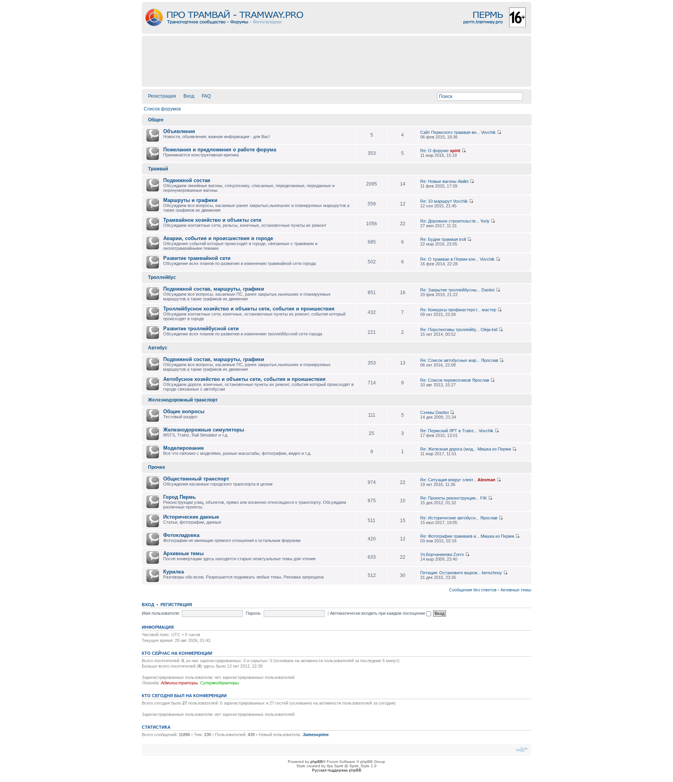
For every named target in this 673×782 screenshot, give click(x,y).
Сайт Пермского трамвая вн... (450, 132)
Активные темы (515, 589)
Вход (188, 96)
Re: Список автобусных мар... (450, 360)
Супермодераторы (219, 682)
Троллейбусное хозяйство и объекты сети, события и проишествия (249, 309)
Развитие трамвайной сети (197, 258)
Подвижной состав (186, 180)
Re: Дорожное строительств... (449, 221)
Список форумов (162, 109)
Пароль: (254, 613)
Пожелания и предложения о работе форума (219, 150)
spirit (455, 150)
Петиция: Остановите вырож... (450, 572)
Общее (156, 120)
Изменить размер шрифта (521, 749)
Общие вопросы (183, 411)
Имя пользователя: (161, 613)
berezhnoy (492, 572)
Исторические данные (191, 517)
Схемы (427, 412)
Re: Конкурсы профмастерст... (450, 309)
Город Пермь (179, 497)
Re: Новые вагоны (438, 181)
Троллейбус (162, 277)
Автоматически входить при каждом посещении (378, 613)
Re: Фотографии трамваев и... (449, 536)
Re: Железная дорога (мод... (448, 449)
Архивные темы (183, 553)
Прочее (156, 467)
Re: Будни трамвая (439, 239)
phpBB (316, 761)
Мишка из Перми (494, 449)
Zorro (458, 554)
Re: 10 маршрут (436, 201)
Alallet (463, 181)
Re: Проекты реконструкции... (449, 498)
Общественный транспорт (196, 479)
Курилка (173, 572)
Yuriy (485, 221)
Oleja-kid (489, 329)
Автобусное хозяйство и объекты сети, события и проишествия (244, 379)
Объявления (179, 131)
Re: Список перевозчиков (445, 380)
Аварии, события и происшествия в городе (218, 238)
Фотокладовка (181, 535)
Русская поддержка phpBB (336, 770)
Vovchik (488, 132)
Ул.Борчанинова (436, 554)
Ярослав (489, 360)
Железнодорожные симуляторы (203, 430)
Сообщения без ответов (473, 589)
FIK (483, 498)
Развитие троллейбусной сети (201, 328)
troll (462, 239)
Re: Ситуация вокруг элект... (448, 479)
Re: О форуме (434, 150)
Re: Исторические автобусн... (449, 517)
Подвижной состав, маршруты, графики (213, 289)
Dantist (488, 290)
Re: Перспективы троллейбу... (449, 329)
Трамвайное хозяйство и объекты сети (212, 220)
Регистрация (162, 96)
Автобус (157, 348)
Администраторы (179, 682)
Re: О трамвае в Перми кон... (449, 259)
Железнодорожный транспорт (183, 400)
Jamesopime (316, 734)
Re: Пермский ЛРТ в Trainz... (448, 430)
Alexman (486, 479)
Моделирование (183, 448)
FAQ (206, 96)
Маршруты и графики (190, 200)
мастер (489, 309)
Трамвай (158, 169)
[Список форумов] (336, 32)
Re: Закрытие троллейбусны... (450, 290)
